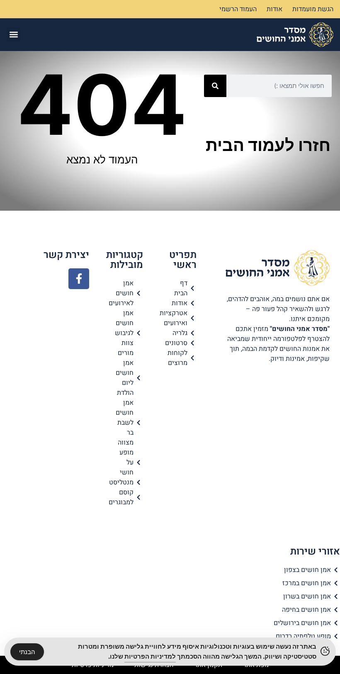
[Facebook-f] (78, 278)
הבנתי (27, 652)
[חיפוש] (215, 86)
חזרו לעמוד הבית (268, 145)
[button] (13, 34)
